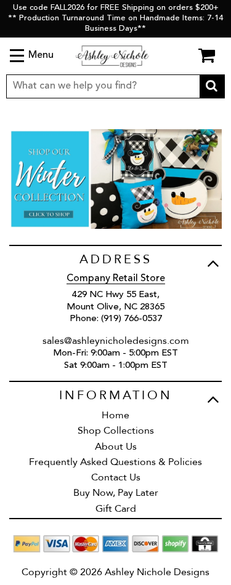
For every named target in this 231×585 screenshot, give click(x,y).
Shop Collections (116, 430)
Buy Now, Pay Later (115, 492)
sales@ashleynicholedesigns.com (116, 341)
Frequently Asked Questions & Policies (115, 462)
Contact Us (115, 477)
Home (115, 415)
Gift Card (115, 508)
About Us (116, 446)
